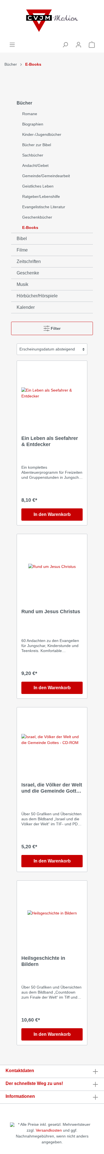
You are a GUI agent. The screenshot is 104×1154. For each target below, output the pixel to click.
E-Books (33, 64)
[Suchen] (65, 44)
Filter (55, 328)
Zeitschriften (29, 261)
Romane (29, 114)
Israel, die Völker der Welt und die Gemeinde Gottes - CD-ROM (51, 788)
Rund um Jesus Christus (50, 611)
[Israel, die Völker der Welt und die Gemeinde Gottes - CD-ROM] (52, 740)
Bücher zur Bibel (36, 145)
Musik (22, 284)
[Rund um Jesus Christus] (52, 566)
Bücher (10, 64)
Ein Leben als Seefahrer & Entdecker (49, 441)
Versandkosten (49, 1130)
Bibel (22, 238)
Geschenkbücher (37, 217)
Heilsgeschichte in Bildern (43, 961)
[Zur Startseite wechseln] (52, 21)
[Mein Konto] (78, 44)
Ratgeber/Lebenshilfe (41, 196)
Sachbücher (32, 155)
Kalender (26, 307)
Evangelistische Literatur (43, 207)
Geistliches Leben (38, 186)
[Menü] (12, 44)
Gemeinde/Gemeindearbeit (46, 176)
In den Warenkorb (52, 514)
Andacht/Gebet (35, 165)
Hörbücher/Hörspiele (37, 295)
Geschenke (28, 273)
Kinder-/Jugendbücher (41, 134)
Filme (22, 250)
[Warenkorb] (91, 44)
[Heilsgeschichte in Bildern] (52, 913)
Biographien (32, 124)
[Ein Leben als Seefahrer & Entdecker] (52, 393)
